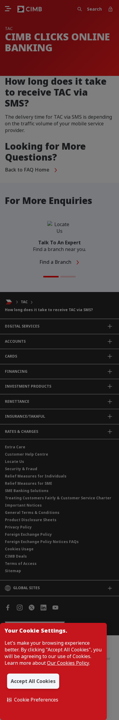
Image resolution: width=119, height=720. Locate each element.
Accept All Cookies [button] (33, 681)
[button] (32, 700)
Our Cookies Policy (68, 663)
